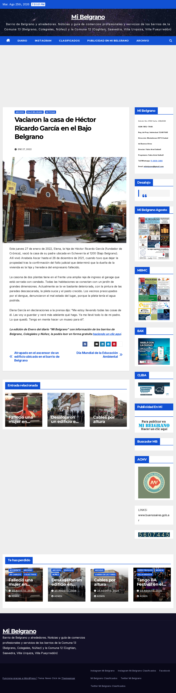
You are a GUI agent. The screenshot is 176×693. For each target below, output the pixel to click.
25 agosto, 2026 (23, 590)
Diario (22, 40)
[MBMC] (154, 299)
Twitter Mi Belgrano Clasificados (108, 686)
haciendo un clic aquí (107, 334)
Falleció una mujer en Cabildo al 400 (23, 421)
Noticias (50, 112)
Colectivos (30, 574)
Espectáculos (145, 570)
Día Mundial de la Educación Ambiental (97, 354)
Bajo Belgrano (35, 112)
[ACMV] (154, 482)
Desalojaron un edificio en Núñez (64, 421)
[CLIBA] (154, 389)
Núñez (55, 574)
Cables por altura (104, 419)
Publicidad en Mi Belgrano (108, 40)
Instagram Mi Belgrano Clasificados (137, 670)
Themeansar (68, 678)
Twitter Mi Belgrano (131, 678)
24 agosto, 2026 (108, 590)
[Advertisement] (88, 71)
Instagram (43, 40)
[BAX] (154, 351)
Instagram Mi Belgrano (103, 670)
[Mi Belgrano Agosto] (154, 238)
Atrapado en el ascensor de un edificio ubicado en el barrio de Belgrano (36, 356)
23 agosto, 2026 (151, 590)
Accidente (15, 570)
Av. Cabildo (15, 574)
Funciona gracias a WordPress (19, 678)
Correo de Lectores (105, 574)
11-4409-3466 (157, 161)
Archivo (142, 40)
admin (15, 596)
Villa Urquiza (145, 574)
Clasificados (69, 40)
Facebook (164, 670)
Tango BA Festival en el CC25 (150, 584)
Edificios (68, 570)
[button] (170, 40)
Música (159, 570)
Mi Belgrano (88, 16)
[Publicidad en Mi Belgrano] (154, 425)
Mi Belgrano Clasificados (104, 678)
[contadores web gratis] (154, 534)
